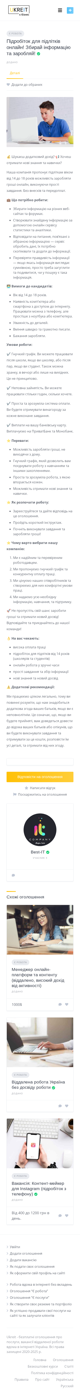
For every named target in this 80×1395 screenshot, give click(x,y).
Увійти (15, 1247)
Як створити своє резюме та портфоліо (41, 1304)
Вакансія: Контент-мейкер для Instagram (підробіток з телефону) (39, 1188)
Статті (68, 1366)
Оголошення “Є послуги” (29, 1297)
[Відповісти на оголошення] (60, 1004)
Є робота (15, 33)
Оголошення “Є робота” (29, 1291)
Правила (22, 1379)
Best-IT (38, 852)
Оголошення (63, 1360)
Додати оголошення (26, 1253)
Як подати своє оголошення (32, 1266)
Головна (39, 1360)
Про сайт (42, 1379)
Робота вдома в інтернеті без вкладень (41, 1284)
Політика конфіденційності (52, 1373)
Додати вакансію (23, 1260)
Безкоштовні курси (43, 1366)
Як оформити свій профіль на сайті (37, 1273)
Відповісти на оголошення (40, 777)
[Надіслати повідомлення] (13, 875)
